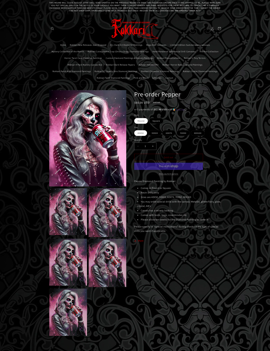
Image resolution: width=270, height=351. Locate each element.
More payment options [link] (168, 174)
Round (143, 121)
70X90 (185, 134)
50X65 (156, 134)
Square (157, 121)
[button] (52, 28)
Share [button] (141, 240)
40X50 (142, 134)
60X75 (170, 134)
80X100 (199, 134)
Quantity (138, 140)
